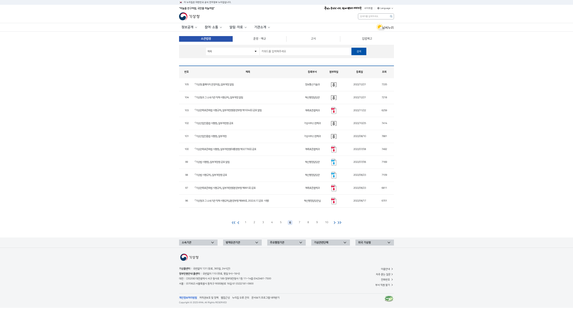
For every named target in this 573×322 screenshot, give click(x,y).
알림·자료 (236, 27)
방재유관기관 (233, 242)
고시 (313, 38)
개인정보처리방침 (188, 297)
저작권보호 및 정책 (208, 297)
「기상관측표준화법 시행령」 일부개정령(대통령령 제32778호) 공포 (225, 149)
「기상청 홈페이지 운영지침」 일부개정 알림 (214, 84)
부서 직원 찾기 (383, 285)
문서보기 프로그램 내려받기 (265, 297)
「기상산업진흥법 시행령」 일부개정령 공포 (214, 123)
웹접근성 (225, 297)
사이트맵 (368, 8)
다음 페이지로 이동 (334, 222)
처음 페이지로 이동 (234, 222)
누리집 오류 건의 (240, 297)
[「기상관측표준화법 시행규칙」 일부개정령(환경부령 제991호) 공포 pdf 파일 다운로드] (334, 188)
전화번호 (386, 279)
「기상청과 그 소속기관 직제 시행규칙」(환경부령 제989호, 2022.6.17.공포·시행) (232, 200)
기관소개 (260, 27)
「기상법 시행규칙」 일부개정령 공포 (211, 175)
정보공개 (187, 27)
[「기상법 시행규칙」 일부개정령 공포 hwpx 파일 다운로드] (334, 175)
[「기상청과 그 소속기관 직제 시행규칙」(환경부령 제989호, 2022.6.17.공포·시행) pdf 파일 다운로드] (334, 201)
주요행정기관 (277, 242)
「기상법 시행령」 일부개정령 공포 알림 (212, 162)
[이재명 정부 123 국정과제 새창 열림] (343, 8)
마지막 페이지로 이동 (339, 222)
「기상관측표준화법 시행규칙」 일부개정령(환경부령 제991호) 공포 (225, 188)
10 (326, 222)
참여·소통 (211, 27)
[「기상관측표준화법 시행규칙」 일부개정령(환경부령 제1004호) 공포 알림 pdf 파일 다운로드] (334, 110)
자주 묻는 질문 (383, 274)
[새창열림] (385, 27)
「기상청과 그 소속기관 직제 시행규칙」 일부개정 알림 (219, 97)
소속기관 (186, 242)
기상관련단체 (321, 242)
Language (385, 8)
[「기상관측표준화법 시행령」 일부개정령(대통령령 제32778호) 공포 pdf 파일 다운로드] (334, 149)
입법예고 (367, 38)
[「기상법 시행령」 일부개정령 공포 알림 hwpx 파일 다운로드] (334, 162)
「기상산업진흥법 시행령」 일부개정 (211, 136)
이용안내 (386, 269)
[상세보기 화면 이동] (334, 84)
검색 (359, 51)
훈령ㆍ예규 (259, 38)
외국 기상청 (364, 242)
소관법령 (206, 38)
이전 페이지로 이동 (238, 222)
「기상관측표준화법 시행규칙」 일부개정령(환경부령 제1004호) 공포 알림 (228, 110)
